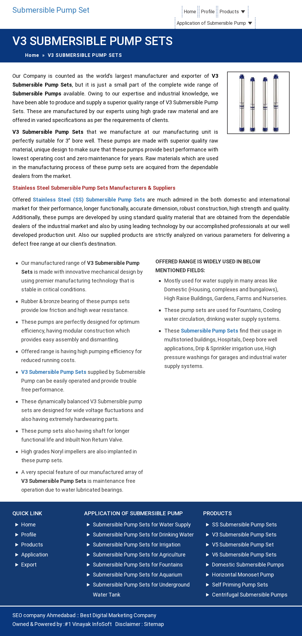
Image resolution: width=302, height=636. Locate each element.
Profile (208, 11)
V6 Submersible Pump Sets (244, 554)
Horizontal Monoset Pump (243, 574)
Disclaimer (127, 624)
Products (229, 11)
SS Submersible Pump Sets (244, 524)
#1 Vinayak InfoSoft (88, 624)
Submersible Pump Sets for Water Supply (142, 524)
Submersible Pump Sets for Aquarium (137, 574)
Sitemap (154, 624)
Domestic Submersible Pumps (248, 564)
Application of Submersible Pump (211, 23)
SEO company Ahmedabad (44, 615)
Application (34, 554)
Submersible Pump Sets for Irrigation (136, 544)
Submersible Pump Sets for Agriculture (139, 554)
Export (29, 564)
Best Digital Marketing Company (118, 615)
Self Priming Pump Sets (240, 585)
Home (190, 11)
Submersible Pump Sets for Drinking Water (143, 534)
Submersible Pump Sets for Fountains (138, 564)
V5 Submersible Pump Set (243, 544)
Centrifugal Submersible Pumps (250, 595)
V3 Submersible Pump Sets (244, 534)
